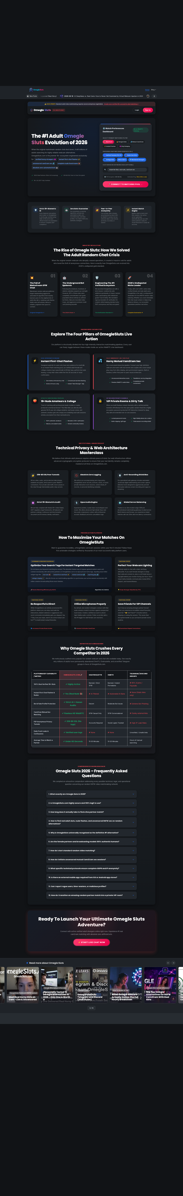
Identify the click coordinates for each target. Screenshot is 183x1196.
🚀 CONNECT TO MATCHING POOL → (125, 184)
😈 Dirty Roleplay (125, 146)
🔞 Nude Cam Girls (131, 155)
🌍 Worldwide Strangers (137, 159)
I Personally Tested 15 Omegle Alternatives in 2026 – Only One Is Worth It (22, 996)
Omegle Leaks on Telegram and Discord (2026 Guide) (55, 997)
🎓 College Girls (109, 159)
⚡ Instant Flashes (110, 146)
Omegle (42, 110)
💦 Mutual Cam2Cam (137, 142)
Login (137, 110)
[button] (154, 96)
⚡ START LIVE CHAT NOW (91, 942)
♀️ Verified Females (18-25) (112, 155)
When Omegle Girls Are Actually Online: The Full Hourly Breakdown (90, 997)
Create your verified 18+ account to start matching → (121, 104)
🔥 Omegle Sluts (121, 142)
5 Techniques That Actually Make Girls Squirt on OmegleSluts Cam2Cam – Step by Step (160, 996)
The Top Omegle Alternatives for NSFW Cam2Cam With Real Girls (124, 996)
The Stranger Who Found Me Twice (75, 96)
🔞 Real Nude (108, 142)
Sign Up (148, 110)
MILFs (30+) (122, 159)
